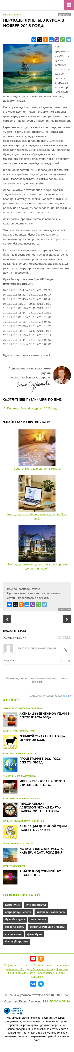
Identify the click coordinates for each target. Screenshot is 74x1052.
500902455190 (60, 1001)
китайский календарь (51, 912)
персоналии (38, 919)
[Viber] (56, 39)
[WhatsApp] (62, 39)
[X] (39, 39)
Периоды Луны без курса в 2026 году (32, 408)
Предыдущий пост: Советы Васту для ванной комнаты (7, 619)
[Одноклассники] (45, 39)
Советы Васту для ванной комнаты (37, 468)
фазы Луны (34, 934)
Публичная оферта (41, 969)
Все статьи (64, 15)
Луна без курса (12, 15)
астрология (12, 904)
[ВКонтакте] (33, 39)
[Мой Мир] (51, 39)
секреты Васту (14, 926)
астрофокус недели (18, 912)
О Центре (10, 965)
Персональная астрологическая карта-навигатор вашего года (40, 808)
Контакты (24, 965)
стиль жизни (13, 934)
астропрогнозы (36, 904)
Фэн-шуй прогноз (16, 941)
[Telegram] (68, 39)
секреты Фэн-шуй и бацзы (47, 926)
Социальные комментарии (50, 696)
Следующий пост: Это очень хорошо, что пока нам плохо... (67, 619)
